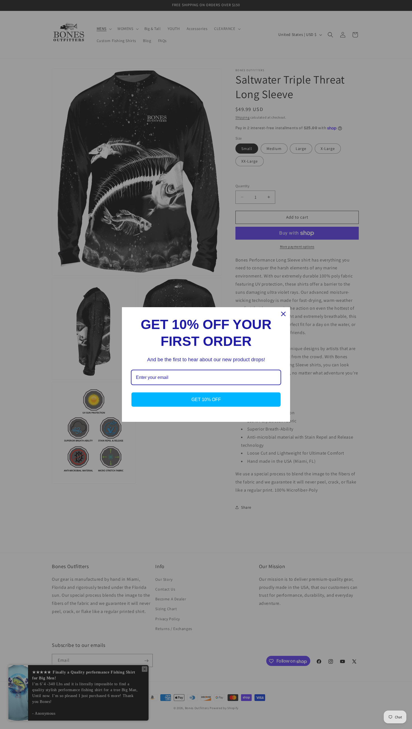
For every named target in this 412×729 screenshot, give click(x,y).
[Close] (283, 314)
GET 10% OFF (206, 399)
